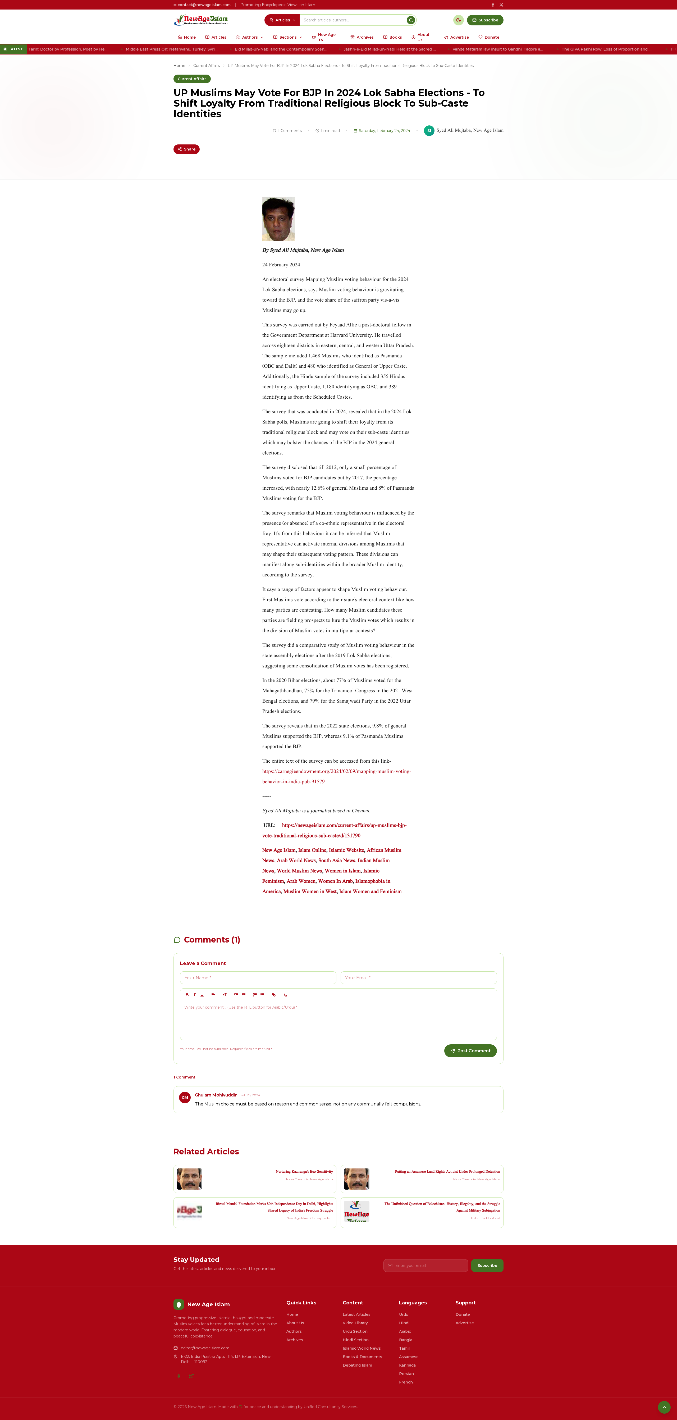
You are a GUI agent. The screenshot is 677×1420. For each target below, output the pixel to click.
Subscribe (487, 1265)
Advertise (465, 1323)
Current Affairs (206, 65)
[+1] (243, 994)
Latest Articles (356, 1314)
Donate (463, 1314)
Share (189, 149)
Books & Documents (362, 1356)
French (406, 1382)
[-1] (236, 994)
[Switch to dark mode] (458, 20)
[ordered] (255, 994)
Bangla (405, 1339)
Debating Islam (357, 1365)
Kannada (407, 1365)
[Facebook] (178, 1376)
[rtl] (224, 994)
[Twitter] (191, 1376)
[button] (213, 994)
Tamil (404, 1348)
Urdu (403, 1314)
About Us (295, 1323)
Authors (294, 1331)
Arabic (405, 1331)
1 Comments (290, 130)
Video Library (355, 1323)
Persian (406, 1373)
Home (179, 65)
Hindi (404, 1323)
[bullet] (262, 994)
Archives (294, 1339)
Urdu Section (355, 1331)
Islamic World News (362, 1348)
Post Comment (474, 1050)
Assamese (409, 1356)
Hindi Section (356, 1339)
